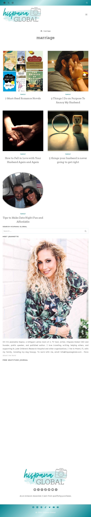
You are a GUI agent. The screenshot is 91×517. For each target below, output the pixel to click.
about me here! (9, 355)
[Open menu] (86, 14)
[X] (8, 3)
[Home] (41, 31)
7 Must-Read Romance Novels (23, 98)
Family (23, 94)
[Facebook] (4, 3)
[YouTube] (53, 507)
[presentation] (23, 71)
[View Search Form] (86, 2)
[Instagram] (12, 3)
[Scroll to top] (86, 508)
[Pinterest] (41, 507)
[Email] (57, 507)
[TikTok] (45, 507)
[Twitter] (49, 507)
